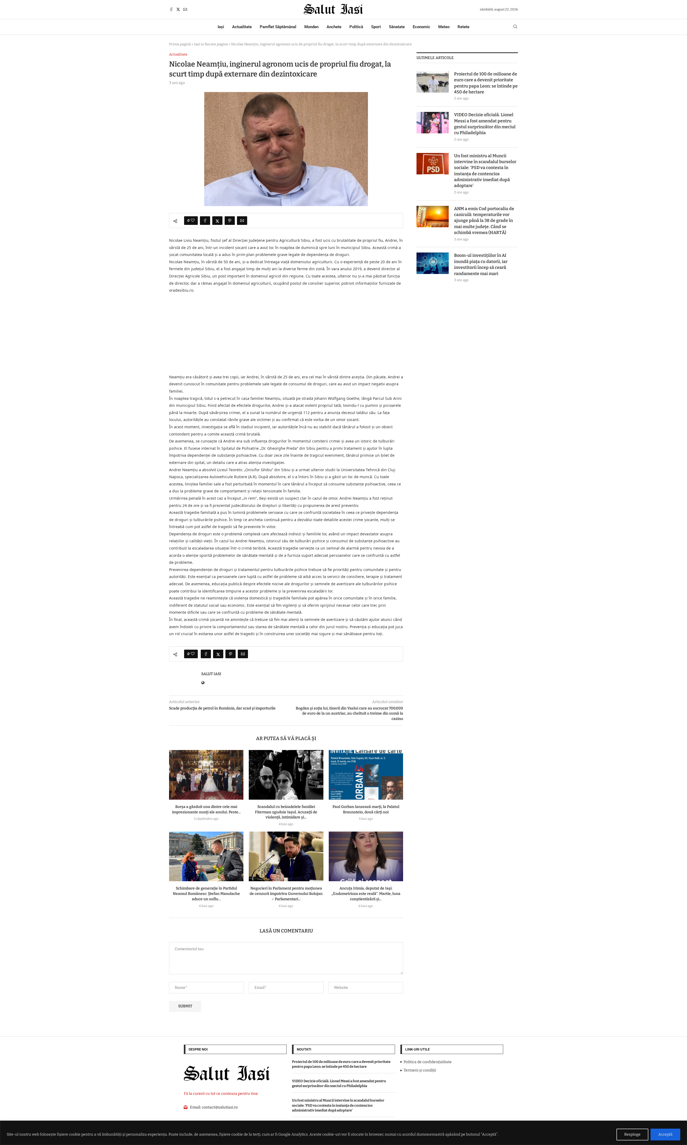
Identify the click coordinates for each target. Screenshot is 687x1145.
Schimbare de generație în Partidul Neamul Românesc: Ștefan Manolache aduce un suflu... (206, 893)
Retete (463, 26)
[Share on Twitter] (217, 220)
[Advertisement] (286, 333)
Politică (356, 26)
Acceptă (665, 1134)
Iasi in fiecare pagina (211, 44)
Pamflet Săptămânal (278, 26)
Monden (311, 26)
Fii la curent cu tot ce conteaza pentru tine (221, 1093)
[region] (343, 1133)
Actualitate (242, 26)
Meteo (444, 26)
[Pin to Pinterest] (230, 220)
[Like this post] (193, 220)
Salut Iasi (211, 674)
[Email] (185, 9)
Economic (421, 26)
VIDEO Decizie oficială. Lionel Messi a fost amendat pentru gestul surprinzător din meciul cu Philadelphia (485, 123)
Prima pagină (180, 44)
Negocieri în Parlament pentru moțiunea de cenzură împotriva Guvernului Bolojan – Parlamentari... (286, 893)
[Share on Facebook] (205, 220)
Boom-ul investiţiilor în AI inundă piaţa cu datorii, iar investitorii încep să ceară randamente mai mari (480, 264)
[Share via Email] (242, 220)
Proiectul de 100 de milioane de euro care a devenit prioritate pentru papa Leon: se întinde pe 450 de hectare (486, 82)
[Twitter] (178, 9)
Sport (376, 26)
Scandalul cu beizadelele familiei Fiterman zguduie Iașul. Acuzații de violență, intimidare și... (286, 812)
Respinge (632, 1134)
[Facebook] (171, 9)
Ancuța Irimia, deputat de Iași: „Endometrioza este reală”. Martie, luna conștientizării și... (365, 893)
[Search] (515, 27)
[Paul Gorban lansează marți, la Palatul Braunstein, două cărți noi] (366, 775)
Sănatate (397, 26)
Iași (221, 26)
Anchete (334, 26)
